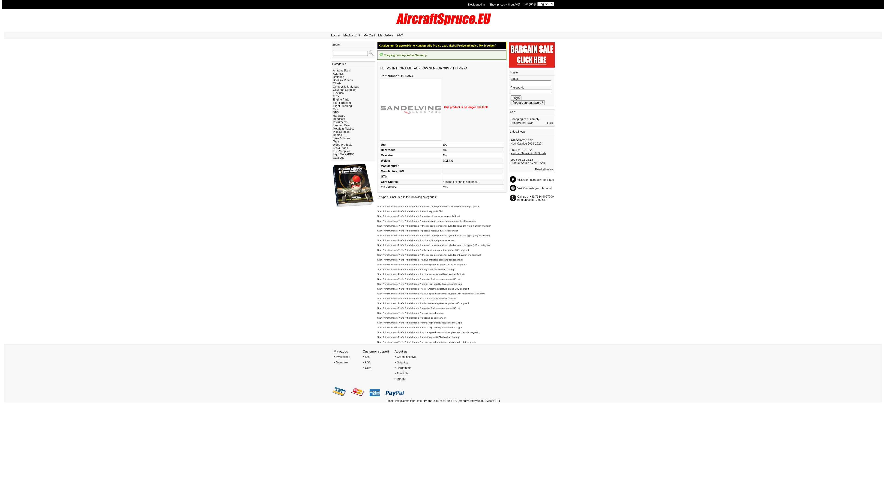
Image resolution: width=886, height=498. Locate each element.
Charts (337, 83)
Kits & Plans (340, 148)
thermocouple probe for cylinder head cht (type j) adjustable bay (456, 235)
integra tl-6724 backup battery (438, 269)
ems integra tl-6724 (432, 211)
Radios (337, 135)
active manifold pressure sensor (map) (442, 259)
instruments (391, 206)
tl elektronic (413, 206)
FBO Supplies (341, 151)
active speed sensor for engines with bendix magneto (450, 332)
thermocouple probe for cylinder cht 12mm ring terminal (451, 255)
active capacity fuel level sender (439, 298)
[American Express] (375, 397)
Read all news (544, 169)
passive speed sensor (434, 318)
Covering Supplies (344, 90)
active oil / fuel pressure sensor (438, 240)
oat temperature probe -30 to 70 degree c (444, 264)
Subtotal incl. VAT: (522, 123)
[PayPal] (395, 397)
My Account (351, 35)
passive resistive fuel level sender (440, 230)
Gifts (335, 109)
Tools (336, 141)
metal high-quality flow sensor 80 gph (442, 327)
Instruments (340, 122)
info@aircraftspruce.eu (409, 401)
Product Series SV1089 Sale (528, 153)
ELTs (336, 96)
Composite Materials (346, 86)
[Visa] (339, 397)
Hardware (339, 115)
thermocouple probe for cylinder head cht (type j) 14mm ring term (456, 226)
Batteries (338, 77)
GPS (336, 112)
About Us (402, 373)
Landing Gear (341, 125)
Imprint (401, 379)
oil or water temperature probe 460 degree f (445, 303)
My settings (343, 357)
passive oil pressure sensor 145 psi (441, 216)
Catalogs (338, 157)
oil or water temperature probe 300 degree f (445, 250)
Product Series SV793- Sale (528, 163)
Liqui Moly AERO (343, 154)
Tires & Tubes (341, 138)
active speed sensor (433, 313)
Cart (512, 112)
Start (379, 206)
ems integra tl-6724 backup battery (440, 337)
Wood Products (342, 144)
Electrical (338, 93)
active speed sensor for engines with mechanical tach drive (453, 293)
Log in (335, 35)
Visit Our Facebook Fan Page (535, 179)
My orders (342, 362)
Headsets (339, 119)
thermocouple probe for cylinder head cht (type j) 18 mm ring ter (456, 245)
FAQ (400, 35)
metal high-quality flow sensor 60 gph (442, 322)
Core (368, 368)
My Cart (369, 35)
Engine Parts (341, 99)
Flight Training (342, 102)
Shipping (402, 362)
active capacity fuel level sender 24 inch (443, 274)
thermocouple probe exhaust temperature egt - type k (450, 206)
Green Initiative (406, 357)
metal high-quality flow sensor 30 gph (442, 284)
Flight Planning (342, 106)
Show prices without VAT (504, 4)
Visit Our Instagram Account (534, 188)
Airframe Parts (342, 70)
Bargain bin (404, 368)
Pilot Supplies (341, 131)
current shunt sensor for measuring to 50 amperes (449, 221)
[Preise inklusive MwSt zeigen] (476, 45)
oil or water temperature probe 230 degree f (445, 289)
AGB (368, 362)
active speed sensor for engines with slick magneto (449, 342)
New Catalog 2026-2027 (526, 143)
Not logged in (476, 4)
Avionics (338, 73)
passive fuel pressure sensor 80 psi (441, 279)
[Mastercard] (357, 397)
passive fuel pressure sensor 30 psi (441, 308)
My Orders (386, 35)
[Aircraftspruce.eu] (443, 24)
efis (402, 206)
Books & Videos (343, 80)
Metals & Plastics (343, 128)
